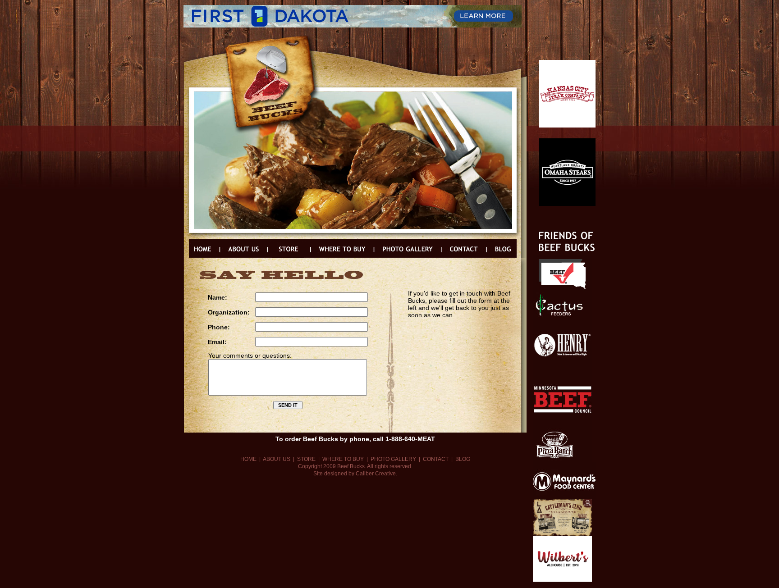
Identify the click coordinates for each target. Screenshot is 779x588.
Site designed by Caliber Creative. (355, 473)
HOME (248, 459)
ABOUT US (276, 459)
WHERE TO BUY (343, 459)
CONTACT (436, 459)
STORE (306, 459)
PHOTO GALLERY (393, 459)
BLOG (462, 459)
